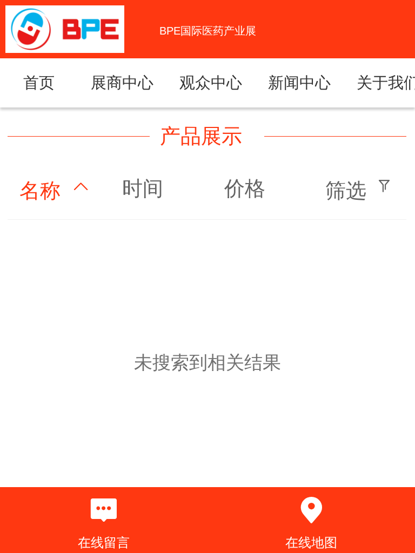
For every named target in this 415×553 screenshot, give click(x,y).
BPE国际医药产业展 (207, 31)
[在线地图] (311, 510)
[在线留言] (104, 510)
